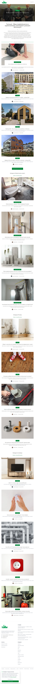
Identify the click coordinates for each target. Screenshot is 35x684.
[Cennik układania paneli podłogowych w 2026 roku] (17, 54)
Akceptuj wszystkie (10, 681)
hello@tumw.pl (5, 637)
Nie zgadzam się (10, 679)
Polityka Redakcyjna (26, 668)
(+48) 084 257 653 (5, 636)
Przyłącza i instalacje (21, 654)
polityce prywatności (13, 677)
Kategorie (20, 642)
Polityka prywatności (12, 668)
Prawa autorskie (7, 668)
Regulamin (3, 668)
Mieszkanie (19, 650)
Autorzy (2, 642)
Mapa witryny (31, 668)
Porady (17, 342)
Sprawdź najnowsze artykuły (17, 168)
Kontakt (17, 668)
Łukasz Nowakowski (4, 645)
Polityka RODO (21, 668)
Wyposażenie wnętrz (21, 645)
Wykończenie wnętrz (17, 202)
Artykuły (19, 624)
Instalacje (17, 545)
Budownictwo (20, 662)
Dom (18, 648)
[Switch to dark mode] (31, 2)
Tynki (18, 653)
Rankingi (17, 10)
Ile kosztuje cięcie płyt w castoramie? (23, 639)
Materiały (19, 651)
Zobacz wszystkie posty (17, 175)
